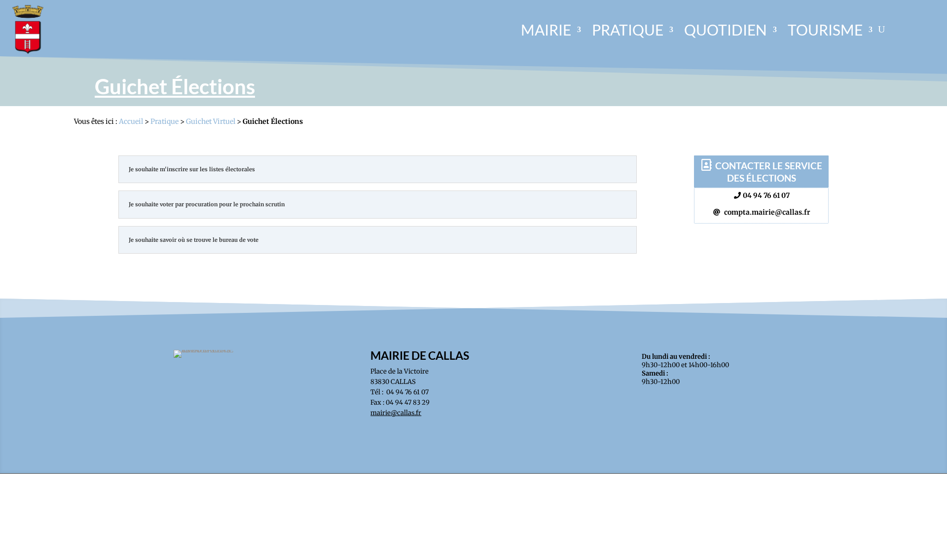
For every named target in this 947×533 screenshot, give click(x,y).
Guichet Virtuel (210, 121)
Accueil (131, 121)
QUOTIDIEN (725, 29)
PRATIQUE (627, 29)
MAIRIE (546, 29)
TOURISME (825, 29)
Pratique (164, 121)
